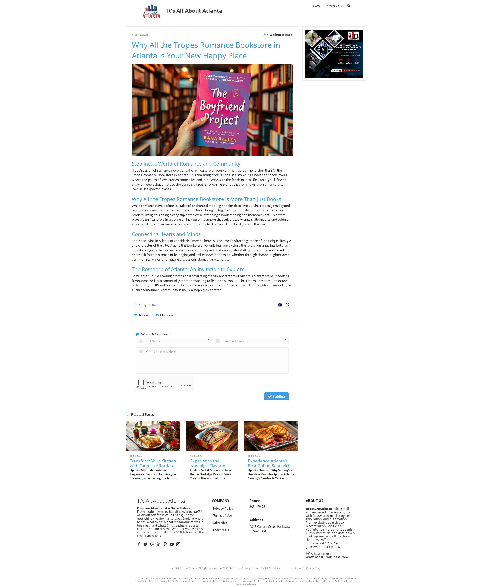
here (254, 583)
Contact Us (279, 568)
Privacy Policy (313, 568)
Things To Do (147, 305)
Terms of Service (295, 568)
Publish (278, 396)
